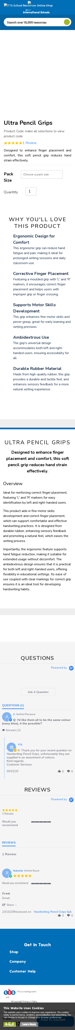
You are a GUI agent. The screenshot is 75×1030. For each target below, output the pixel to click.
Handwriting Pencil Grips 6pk (53, 911)
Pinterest (60, 993)
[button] (11, 730)
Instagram (68, 993)
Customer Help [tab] (23, 971)
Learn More (29, 1024)
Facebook (44, 993)
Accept (10, 1024)
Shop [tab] (14, 952)
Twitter (52, 993)
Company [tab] (18, 961)
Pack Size (8, 177)
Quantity (11, 192)
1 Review (29, 143)
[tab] (38, 691)
